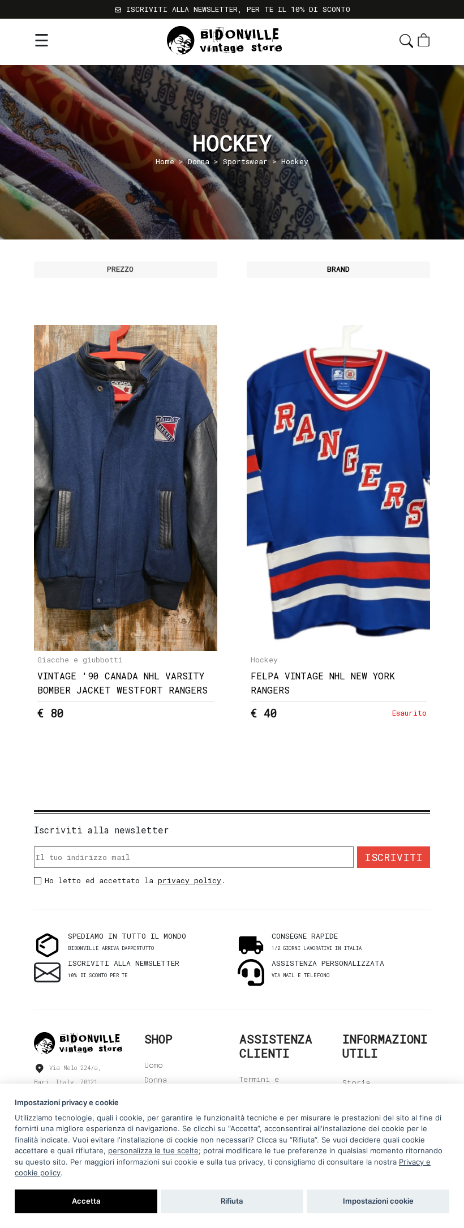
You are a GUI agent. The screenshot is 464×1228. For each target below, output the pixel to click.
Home (165, 161)
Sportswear (245, 161)
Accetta (86, 1200)
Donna (198, 161)
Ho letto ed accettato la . (135, 880)
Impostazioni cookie (378, 1200)
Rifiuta (232, 1200)
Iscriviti (393, 857)
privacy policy (189, 880)
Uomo (153, 1065)
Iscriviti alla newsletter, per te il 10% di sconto (236, 9)
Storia (356, 1082)
